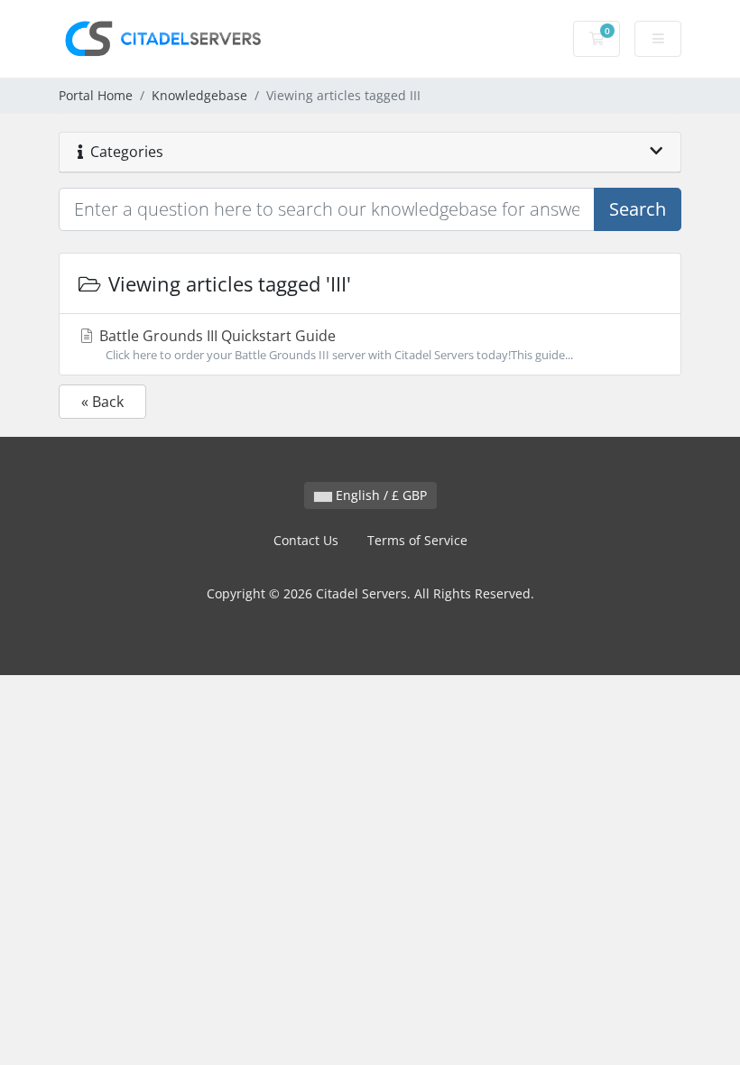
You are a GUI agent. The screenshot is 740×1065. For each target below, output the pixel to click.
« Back (102, 402)
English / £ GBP (379, 495)
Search (637, 209)
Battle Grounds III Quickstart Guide (334, 344)
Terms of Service (417, 540)
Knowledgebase (199, 95)
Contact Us (305, 540)
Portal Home (96, 95)
